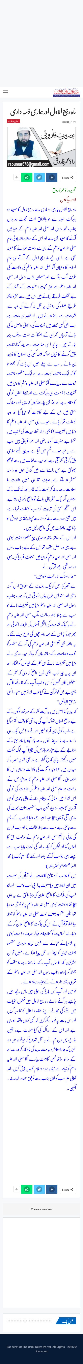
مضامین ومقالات (13, 121)
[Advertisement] (41, 43)
